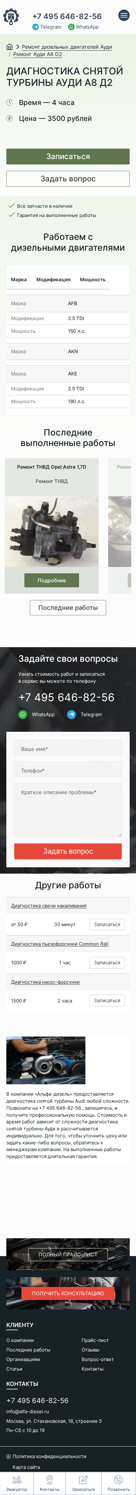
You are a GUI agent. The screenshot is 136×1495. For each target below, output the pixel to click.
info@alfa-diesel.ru (27, 1411)
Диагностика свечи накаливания (48, 906)
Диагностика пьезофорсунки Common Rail (59, 944)
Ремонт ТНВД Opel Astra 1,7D (51, 467)
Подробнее (52, 580)
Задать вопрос (68, 178)
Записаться (68, 156)
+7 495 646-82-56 (67, 16)
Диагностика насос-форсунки (45, 982)
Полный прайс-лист (68, 1254)
